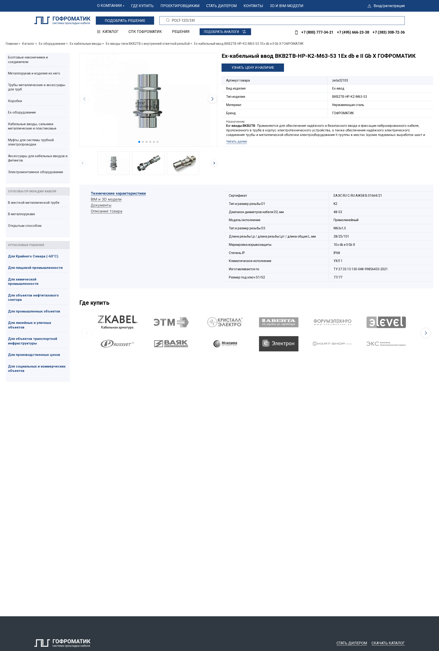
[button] (139, 142)
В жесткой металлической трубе (33, 203)
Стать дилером (221, 6)
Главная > (13, 43)
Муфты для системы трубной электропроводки (31, 142)
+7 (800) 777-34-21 (317, 32)
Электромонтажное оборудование (35, 172)
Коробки (15, 101)
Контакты (253, 6)
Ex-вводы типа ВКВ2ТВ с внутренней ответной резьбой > (149, 43)
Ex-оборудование (22, 112)
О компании (109, 5)
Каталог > (29, 43)
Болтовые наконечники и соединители (28, 59)
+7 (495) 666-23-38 (353, 32)
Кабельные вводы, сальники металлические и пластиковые (32, 126)
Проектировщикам (180, 6)
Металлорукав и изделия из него (34, 73)
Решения (181, 31)
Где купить (142, 6)
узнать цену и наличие (253, 68)
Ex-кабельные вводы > (87, 43)
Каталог (110, 31)
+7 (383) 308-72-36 (388, 32)
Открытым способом (24, 226)
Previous (87, 333)
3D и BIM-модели (286, 6)
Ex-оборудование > (53, 43)
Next (425, 333)
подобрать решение (125, 21)
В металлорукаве (21, 214)
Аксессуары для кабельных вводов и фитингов (37, 158)
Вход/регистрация (389, 6)
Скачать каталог (388, 643)
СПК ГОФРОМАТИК (145, 31)
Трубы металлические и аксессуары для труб (36, 87)
